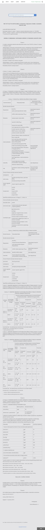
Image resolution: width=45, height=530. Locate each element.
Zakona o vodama (20, 31)
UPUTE (7, 1)
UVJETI (12, 1)
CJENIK (17, 1)
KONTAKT (23, 1)
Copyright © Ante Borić (22, 526)
